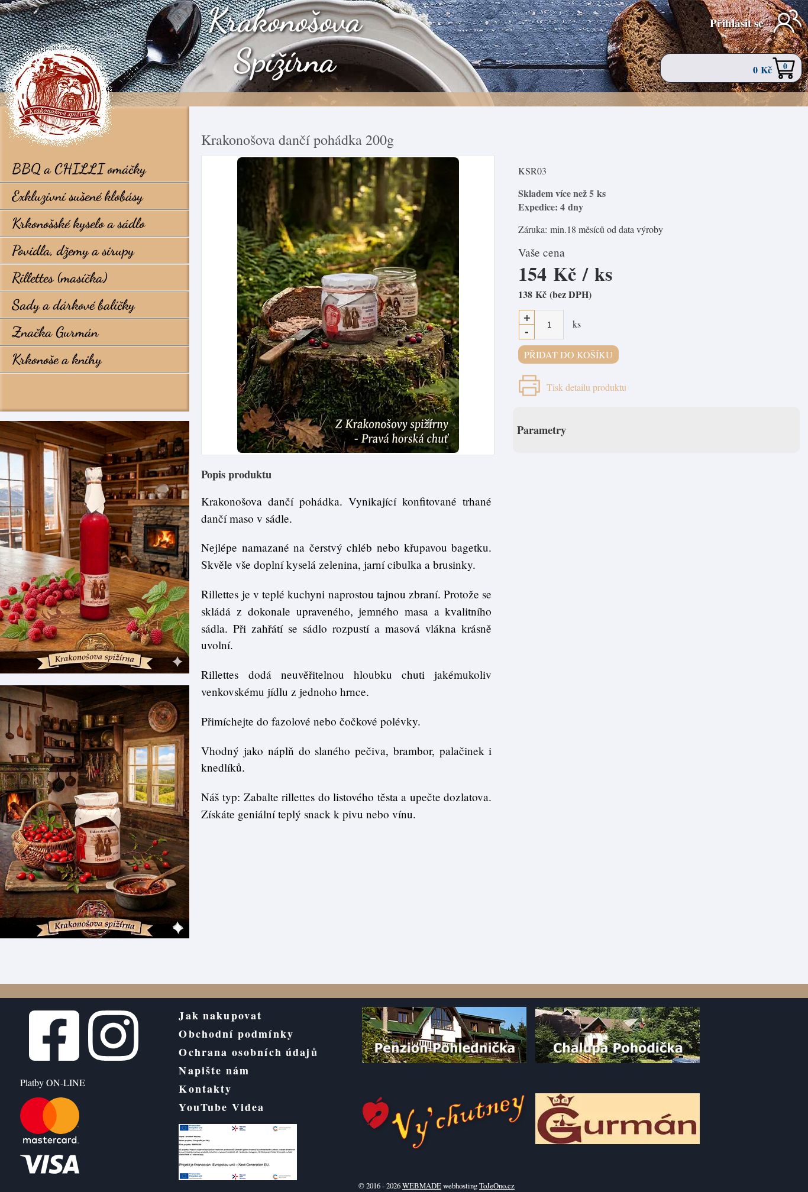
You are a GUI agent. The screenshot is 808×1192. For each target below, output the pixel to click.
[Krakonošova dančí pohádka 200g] (348, 305)
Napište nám (214, 1070)
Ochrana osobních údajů (248, 1052)
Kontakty (205, 1088)
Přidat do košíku (568, 354)
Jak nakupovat (220, 1015)
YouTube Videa (221, 1107)
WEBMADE (421, 1185)
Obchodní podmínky (236, 1033)
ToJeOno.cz (497, 1185)
